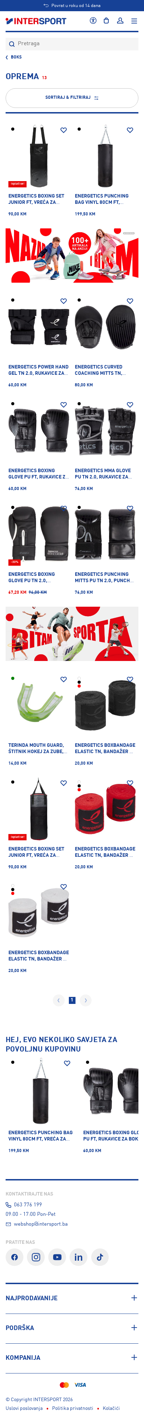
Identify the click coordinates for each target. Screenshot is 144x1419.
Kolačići (111, 1408)
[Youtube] (57, 1257)
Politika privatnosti (72, 1408)
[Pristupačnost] (93, 21)
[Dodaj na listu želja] (63, 130)
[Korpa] (106, 21)
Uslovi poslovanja (24, 1408)
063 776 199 (28, 1205)
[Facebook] (14, 1257)
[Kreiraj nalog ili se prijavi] (120, 21)
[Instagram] (36, 1257)
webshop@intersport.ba (41, 1224)
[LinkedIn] (78, 1257)
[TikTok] (100, 1257)
